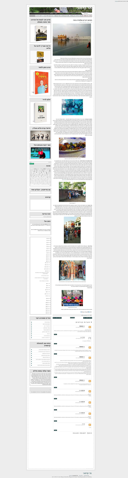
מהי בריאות (46, 171)
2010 (48, 306)
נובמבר (47, 264)
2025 (48, 240)
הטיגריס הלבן (64, 179)
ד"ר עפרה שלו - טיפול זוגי (46, 337)
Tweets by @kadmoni (46, 216)
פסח (41, 177)
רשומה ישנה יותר (57, 317)
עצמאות (40, 178)
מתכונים (31, 168)
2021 (48, 248)
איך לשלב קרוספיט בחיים (46, 361)
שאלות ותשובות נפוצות (46, 363)
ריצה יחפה (37, 177)
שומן (34, 177)
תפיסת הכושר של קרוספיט (45, 355)
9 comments (85, 315)
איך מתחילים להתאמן (46, 357)
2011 (48, 304)
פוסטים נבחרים (61, 15)
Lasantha (75, 476)
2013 (48, 300)
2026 (48, 238)
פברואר (47, 293)
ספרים (39, 172)
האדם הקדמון (43, 173)
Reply (55, 334)
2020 (48, 250)
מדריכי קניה (37, 173)
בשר (46, 178)
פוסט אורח (35, 178)
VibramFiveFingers (35, 174)
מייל (45, 225)
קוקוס (49, 176)
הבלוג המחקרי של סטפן (46, 331)
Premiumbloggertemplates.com (82, 476)
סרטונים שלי (45, 177)
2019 (48, 252)
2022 (48, 246)
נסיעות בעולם (84, 22)
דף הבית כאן (86, 13)
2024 (48, 242)
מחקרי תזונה (53, 15)
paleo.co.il (33, 179)
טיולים (43, 175)
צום (32, 178)
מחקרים (39, 170)
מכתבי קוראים (33, 170)
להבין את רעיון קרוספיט (46, 353)
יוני (47, 285)
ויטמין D (49, 179)
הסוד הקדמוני (44, 176)
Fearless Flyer (67, 476)
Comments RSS (86, 475)
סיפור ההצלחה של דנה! (45, 275)
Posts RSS (81, 475)
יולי (47, 283)
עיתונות (40, 179)
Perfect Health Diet (47, 329)
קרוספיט (47, 15)
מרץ (47, 291)
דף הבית (72, 317)
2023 (48, 244)
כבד (40, 176)
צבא (32, 175)
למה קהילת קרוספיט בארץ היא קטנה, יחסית (43, 359)
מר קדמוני (84, 8)
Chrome (116, 1)
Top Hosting (90, 476)
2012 (48, 302)
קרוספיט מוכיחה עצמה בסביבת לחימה (44, 365)
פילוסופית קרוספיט (38, 171)
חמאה (46, 179)
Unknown (81, 326)
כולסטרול (36, 176)
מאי (47, 287)
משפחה (43, 178)
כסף (43, 179)
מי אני (56, 13)
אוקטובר (47, 266)
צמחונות (80, 22)
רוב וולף (48, 333)
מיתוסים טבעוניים (38, 175)
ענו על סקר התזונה (40, 15)
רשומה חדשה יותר (88, 317)
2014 (48, 298)
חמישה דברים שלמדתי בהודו (82, 20)
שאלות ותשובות (69, 15)
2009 (48, 308)
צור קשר (51, 13)
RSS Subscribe (31, 13)
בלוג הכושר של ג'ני (47, 335)
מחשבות (88, 22)
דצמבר (47, 262)
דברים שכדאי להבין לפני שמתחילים (44, 351)
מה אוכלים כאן (77, 15)
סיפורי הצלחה (48, 175)
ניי (84, 423)
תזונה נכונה (40, 169)
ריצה (41, 174)
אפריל (47, 289)
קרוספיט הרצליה (47, 322)
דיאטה (44, 172)
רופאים (37, 179)
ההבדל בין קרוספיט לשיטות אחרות (44, 349)
